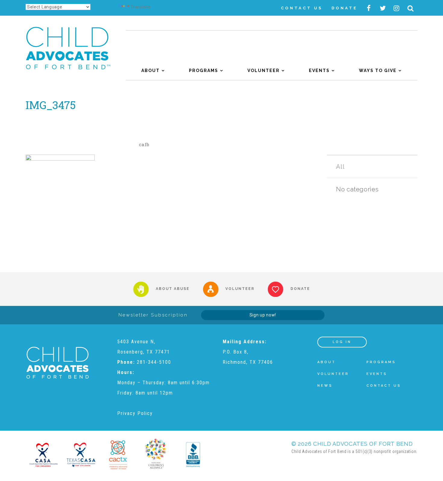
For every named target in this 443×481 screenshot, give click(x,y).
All (340, 166)
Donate (344, 8)
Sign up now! (263, 315)
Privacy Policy (135, 413)
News (325, 386)
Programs (203, 70)
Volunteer (263, 70)
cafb (144, 144)
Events (319, 70)
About (150, 70)
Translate (140, 7)
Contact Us (301, 8)
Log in (342, 342)
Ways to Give (378, 70)
